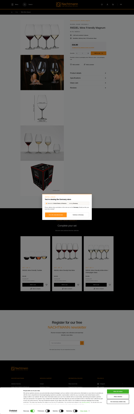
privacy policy (86, 402)
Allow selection (118, 396)
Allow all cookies (118, 391)
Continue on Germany (78, 214)
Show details (83, 411)
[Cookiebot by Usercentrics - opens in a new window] (13, 411)
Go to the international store (56, 214)
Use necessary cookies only (117, 401)
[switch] (47, 411)
